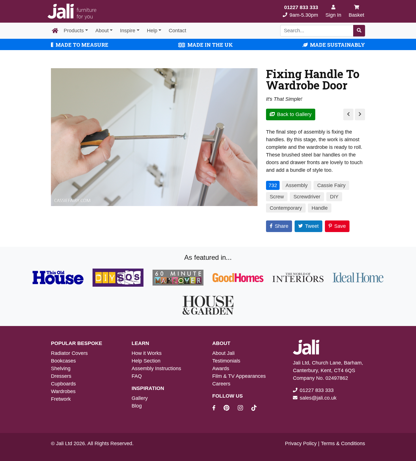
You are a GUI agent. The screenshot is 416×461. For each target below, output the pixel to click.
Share (281, 226)
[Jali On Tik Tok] (254, 408)
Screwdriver (306, 197)
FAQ (137, 376)
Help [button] (152, 30)
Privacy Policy (301, 443)
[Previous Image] (348, 114)
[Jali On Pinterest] (230, 408)
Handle (320, 208)
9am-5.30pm (301, 11)
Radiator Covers (69, 353)
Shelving (60, 368)
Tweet (312, 226)
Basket (356, 15)
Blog (137, 406)
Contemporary (286, 208)
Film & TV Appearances (239, 376)
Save (340, 226)
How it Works (147, 353)
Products (74, 30)
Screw (277, 197)
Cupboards (63, 384)
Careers (221, 384)
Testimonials (226, 361)
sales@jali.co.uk (318, 398)
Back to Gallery (294, 114)
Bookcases (63, 361)
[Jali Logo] (72, 11)
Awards (220, 368)
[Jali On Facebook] (217, 408)
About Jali (223, 353)
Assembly (297, 185)
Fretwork (61, 399)
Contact (177, 30)
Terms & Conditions (343, 443)
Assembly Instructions (156, 368)
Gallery (140, 398)
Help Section (146, 361)
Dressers (61, 376)
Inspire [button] (127, 30)
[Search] (359, 31)
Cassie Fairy (331, 185)
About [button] (102, 30)
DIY (334, 197)
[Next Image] (360, 114)
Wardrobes (63, 391)
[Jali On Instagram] (244, 408)
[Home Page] (55, 31)
